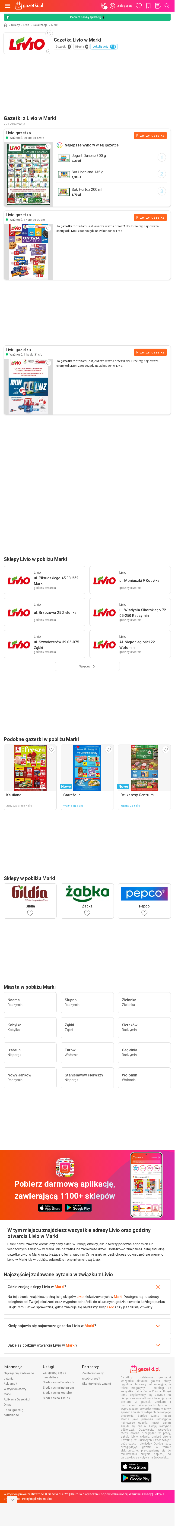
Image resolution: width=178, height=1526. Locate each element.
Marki (59, 1287)
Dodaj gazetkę (13, 1410)
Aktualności (11, 1415)
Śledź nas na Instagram (58, 1387)
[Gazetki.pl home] (30, 5)
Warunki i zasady (140, 1494)
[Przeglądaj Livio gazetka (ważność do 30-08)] (28, 252)
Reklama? (10, 1383)
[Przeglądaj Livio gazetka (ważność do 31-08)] (28, 387)
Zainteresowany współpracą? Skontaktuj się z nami (96, 1378)
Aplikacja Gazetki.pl (17, 1399)
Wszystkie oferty (15, 1389)
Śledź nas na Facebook (58, 1382)
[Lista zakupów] (158, 6)
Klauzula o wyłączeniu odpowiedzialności (98, 1494)
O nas (7, 1404)
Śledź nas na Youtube (57, 1392)
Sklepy (15, 25)
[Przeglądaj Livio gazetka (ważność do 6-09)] (28, 174)
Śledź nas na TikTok (56, 1398)
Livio (26, 25)
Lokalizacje (40, 25)
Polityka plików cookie (37, 1498)
